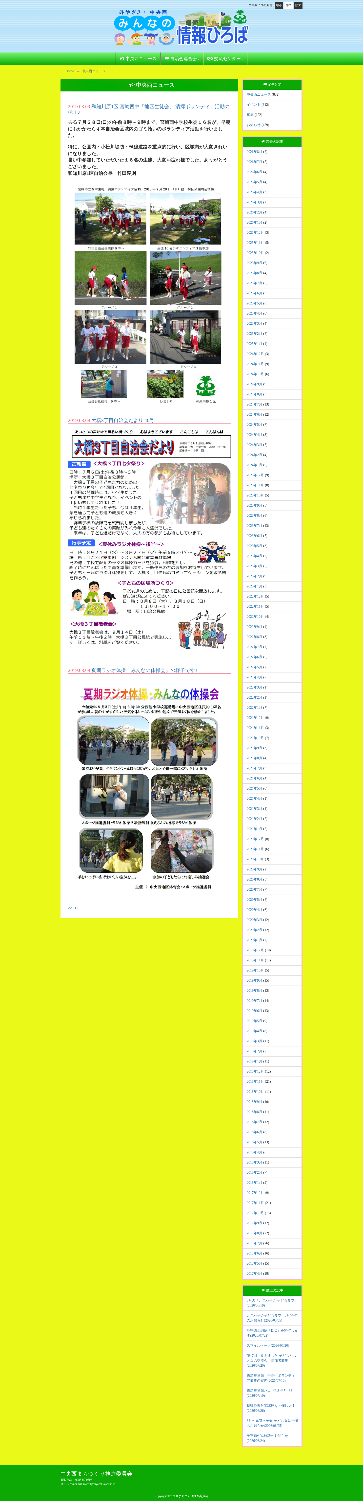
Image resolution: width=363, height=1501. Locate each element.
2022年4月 (254, 677)
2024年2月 (254, 455)
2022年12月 (255, 596)
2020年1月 (254, 940)
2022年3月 (254, 687)
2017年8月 (254, 1233)
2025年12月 (255, 232)
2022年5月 (254, 667)
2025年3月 (254, 323)
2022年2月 (254, 697)
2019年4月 (254, 1031)
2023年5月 (254, 546)
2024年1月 (254, 465)
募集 (250, 115)
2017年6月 (254, 1253)
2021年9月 (254, 748)
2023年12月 (255, 475)
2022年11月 (255, 606)
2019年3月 (254, 1041)
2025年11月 (255, 243)
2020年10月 (255, 859)
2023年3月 (254, 566)
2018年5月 (254, 1142)
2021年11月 (255, 728)
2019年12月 (255, 950)
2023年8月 (254, 515)
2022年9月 (254, 627)
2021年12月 (255, 718)
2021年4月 (254, 798)
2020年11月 (255, 849)
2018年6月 (254, 1132)
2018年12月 (255, 1071)
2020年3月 (254, 920)
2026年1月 (254, 222)
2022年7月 (254, 647)
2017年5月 (254, 1263)
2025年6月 (254, 293)
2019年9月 (254, 980)
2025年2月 (254, 334)
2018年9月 (254, 1102)
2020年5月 (254, 899)
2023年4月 (254, 556)
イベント (254, 104)
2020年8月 (254, 879)
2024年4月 (254, 435)
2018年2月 (254, 1172)
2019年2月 (254, 1051)
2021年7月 (254, 768)
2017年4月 (254, 1273)
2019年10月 (255, 970)
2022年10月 (255, 616)
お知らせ (254, 125)
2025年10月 (255, 253)
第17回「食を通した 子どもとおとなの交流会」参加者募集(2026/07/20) (271, 1360)
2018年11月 (255, 1081)
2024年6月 (254, 414)
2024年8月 (254, 394)
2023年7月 (254, 526)
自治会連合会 (183, 58)
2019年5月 (254, 1021)
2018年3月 (254, 1162)
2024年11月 (255, 364)
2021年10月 (255, 738)
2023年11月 (255, 485)
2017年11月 (255, 1203)
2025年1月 (254, 344)
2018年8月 (254, 1112)
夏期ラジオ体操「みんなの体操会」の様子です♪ (144, 670)
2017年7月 (254, 1243)
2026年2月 (254, 212)
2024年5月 (254, 424)
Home (69, 71)
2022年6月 (254, 657)
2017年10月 (255, 1213)
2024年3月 (254, 445)
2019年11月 (255, 960)
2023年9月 (254, 505)
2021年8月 (254, 758)
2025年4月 (254, 313)
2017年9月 (254, 1223)
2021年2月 (254, 819)
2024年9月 (254, 384)
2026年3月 (254, 202)
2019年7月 (254, 1001)
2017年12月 (255, 1193)
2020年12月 (255, 839)
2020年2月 (254, 930)
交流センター (227, 58)
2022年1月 (254, 707)
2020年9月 (254, 869)
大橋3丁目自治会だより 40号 (122, 420)
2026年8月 (254, 152)
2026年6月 (254, 172)
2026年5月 (254, 182)
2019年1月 (254, 1061)
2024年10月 (255, 374)
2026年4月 (254, 192)
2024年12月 (255, 354)
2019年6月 (254, 1011)
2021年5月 (254, 788)
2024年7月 (254, 404)
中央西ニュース (140, 58)
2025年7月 (254, 283)
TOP (76, 908)
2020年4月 (254, 910)
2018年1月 (254, 1182)
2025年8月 (254, 273)
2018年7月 (254, 1122)
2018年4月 (254, 1152)
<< (70, 908)
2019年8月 (254, 990)
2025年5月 (254, 303)
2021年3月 (254, 809)
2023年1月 (254, 586)
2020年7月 (254, 889)
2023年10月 (255, 495)
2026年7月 (254, 162)
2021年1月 (254, 829)
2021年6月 (254, 778)
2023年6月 (254, 536)
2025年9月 (254, 263)
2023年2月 (254, 576)
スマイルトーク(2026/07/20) (268, 1345)
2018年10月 (255, 1092)
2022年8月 (254, 637)
